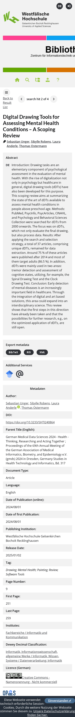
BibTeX (13, 352)
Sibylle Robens (41, 142)
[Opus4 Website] (9, 694)
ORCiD (18, 406)
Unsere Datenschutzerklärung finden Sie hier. (51, 713)
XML (42, 352)
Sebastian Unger (18, 142)
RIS (29, 352)
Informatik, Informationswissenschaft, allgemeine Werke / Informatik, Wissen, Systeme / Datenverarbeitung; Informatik (34, 656)
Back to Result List (8, 102)
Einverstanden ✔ (59, 701)
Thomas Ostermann (33, 146)
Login (69, 6)
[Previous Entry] (21, 99)
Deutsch (59, 6)
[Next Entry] (53, 99)
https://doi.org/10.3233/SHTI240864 (30, 422)
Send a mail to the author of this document (19, 374)
